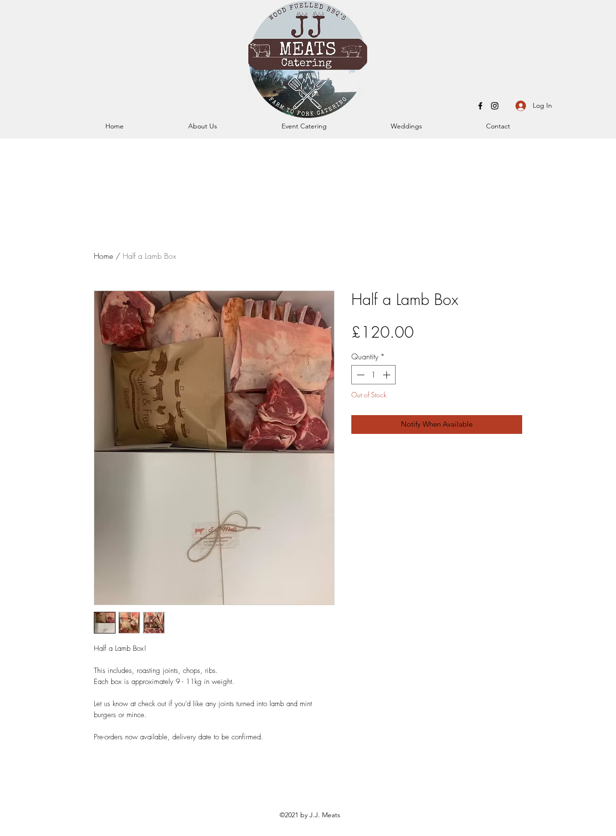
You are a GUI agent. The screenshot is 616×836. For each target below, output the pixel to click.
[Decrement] (359, 375)
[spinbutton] (373, 375)
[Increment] (387, 375)
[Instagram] (495, 106)
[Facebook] (480, 106)
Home (103, 256)
